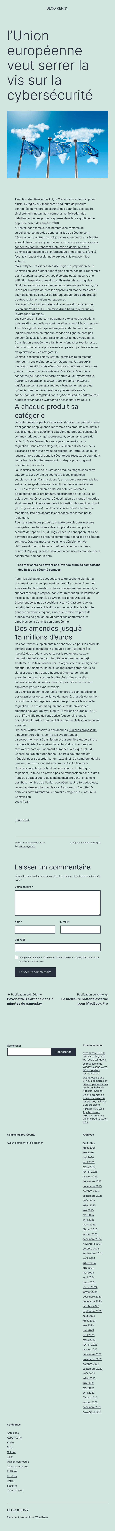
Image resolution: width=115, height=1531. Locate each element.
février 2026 (90, 1171)
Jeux (10, 1456)
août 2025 (89, 1200)
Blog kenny (57, 8)
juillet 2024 (89, 1263)
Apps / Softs (14, 1437)
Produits (12, 1476)
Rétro (10, 1480)
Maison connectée (18, 1461)
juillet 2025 (89, 1205)
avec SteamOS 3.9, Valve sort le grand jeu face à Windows (94, 1056)
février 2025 (90, 1229)
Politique (95, 842)
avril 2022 (89, 1392)
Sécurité (12, 1485)
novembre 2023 (92, 1301)
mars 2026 (89, 1166)
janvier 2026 (90, 1176)
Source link (22, 820)
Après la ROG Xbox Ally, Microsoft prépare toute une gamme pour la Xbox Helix (95, 1115)
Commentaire (24, 886)
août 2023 (89, 1315)
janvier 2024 (90, 1291)
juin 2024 (88, 1267)
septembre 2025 (92, 1195)
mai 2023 (88, 1330)
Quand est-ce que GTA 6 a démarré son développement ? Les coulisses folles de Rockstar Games (95, 1084)
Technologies (15, 1490)
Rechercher (14, 1045)
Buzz (10, 1447)
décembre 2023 (92, 1296)
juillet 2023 (89, 1320)
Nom (18, 921)
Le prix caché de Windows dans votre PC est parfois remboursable (95, 1068)
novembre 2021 (92, 1411)
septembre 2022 (92, 1368)
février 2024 (90, 1287)
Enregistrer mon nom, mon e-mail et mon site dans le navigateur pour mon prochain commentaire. (59, 959)
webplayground (27, 846)
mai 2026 (88, 1157)
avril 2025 (89, 1219)
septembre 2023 (92, 1311)
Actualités (13, 1432)
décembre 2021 (92, 1407)
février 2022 (90, 1397)
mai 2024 (88, 1272)
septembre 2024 (93, 1253)
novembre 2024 (92, 1243)
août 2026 (89, 1142)
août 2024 (89, 1258)
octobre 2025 (91, 1190)
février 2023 (90, 1344)
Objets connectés (17, 1466)
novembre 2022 (92, 1359)
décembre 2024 (92, 1239)
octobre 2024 (91, 1248)
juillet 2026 (89, 1147)
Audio (10, 1442)
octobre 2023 (91, 1306)
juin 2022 (88, 1383)
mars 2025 (89, 1224)
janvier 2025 (90, 1234)
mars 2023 (89, 1339)
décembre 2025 (92, 1181)
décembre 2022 (92, 1354)
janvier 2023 (90, 1349)
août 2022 (89, 1373)
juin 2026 (88, 1152)
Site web (20, 939)
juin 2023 (88, 1325)
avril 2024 (89, 1277)
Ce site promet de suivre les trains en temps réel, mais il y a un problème (94, 1099)
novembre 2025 (92, 1186)
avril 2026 (89, 1162)
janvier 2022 (90, 1402)
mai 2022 (88, 1387)
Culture (11, 1452)
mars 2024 (89, 1282)
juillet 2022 (89, 1378)
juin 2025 (88, 1210)
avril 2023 (89, 1335)
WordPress (41, 1517)
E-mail (65, 921)
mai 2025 (88, 1215)
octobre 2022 (91, 1363)
